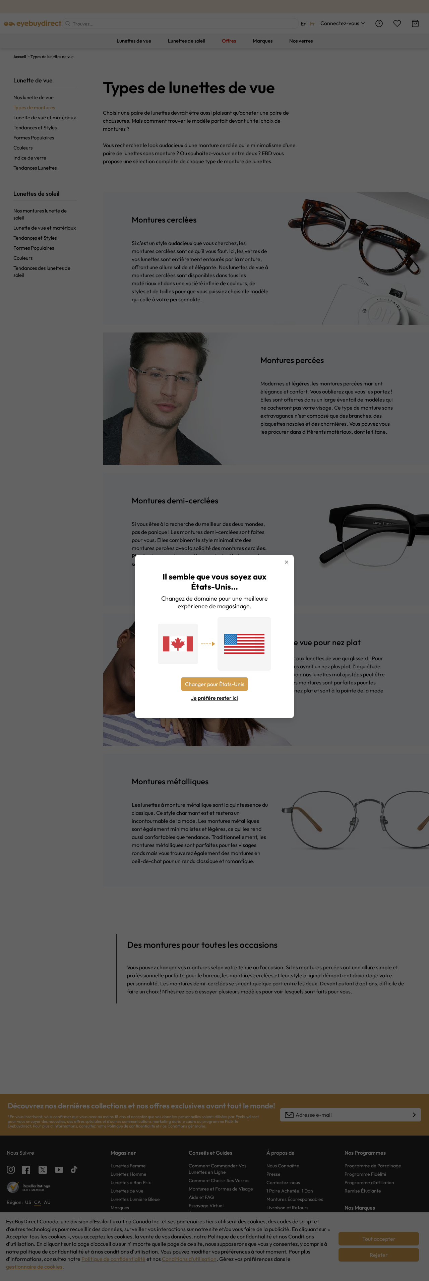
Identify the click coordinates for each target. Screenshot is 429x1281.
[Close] (286, 562)
